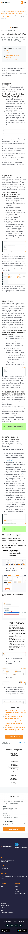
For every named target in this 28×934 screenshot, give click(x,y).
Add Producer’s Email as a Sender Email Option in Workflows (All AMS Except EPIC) (15, 729)
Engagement (18, 889)
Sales (16, 886)
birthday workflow (5, 37)
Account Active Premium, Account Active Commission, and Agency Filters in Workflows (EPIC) (15, 722)
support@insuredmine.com (8, 860)
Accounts (13, 775)
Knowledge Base (5, 905)
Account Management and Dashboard (13, 770)
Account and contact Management (13, 760)
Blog (2, 910)
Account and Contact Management (13, 754)
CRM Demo (4, 889)
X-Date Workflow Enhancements (15, 711)
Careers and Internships (7, 912)
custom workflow (16, 37)
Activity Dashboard (13, 779)
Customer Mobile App (20, 894)
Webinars (3, 903)
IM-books (3, 908)
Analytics (17, 891)
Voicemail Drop (19, 473)
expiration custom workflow (15, 39)
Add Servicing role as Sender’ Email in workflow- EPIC (14, 717)
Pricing (2, 886)
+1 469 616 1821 (4, 868)
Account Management (13, 765)
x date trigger (18, 41)
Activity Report (13, 783)
